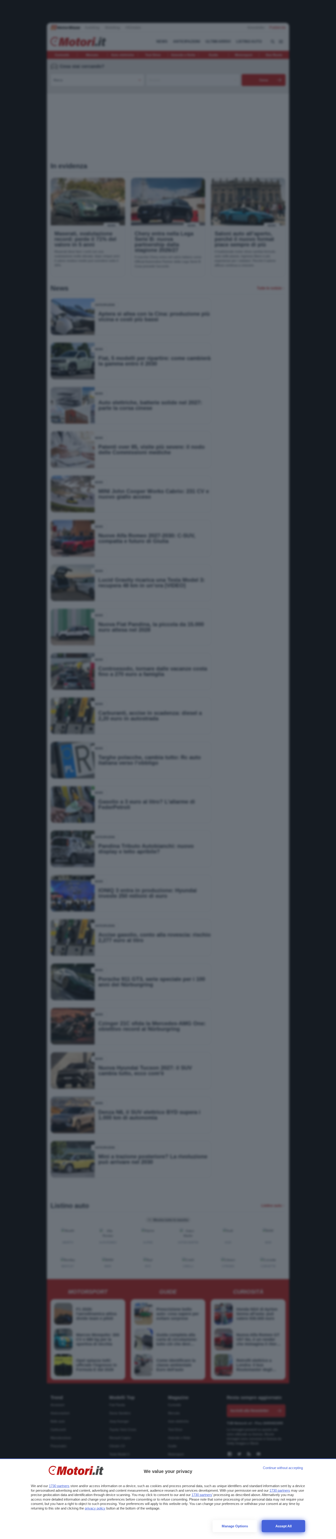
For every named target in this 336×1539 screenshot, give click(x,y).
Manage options (235, 1526)
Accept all (283, 1526)
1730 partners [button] (59, 1486)
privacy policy (95, 1508)
